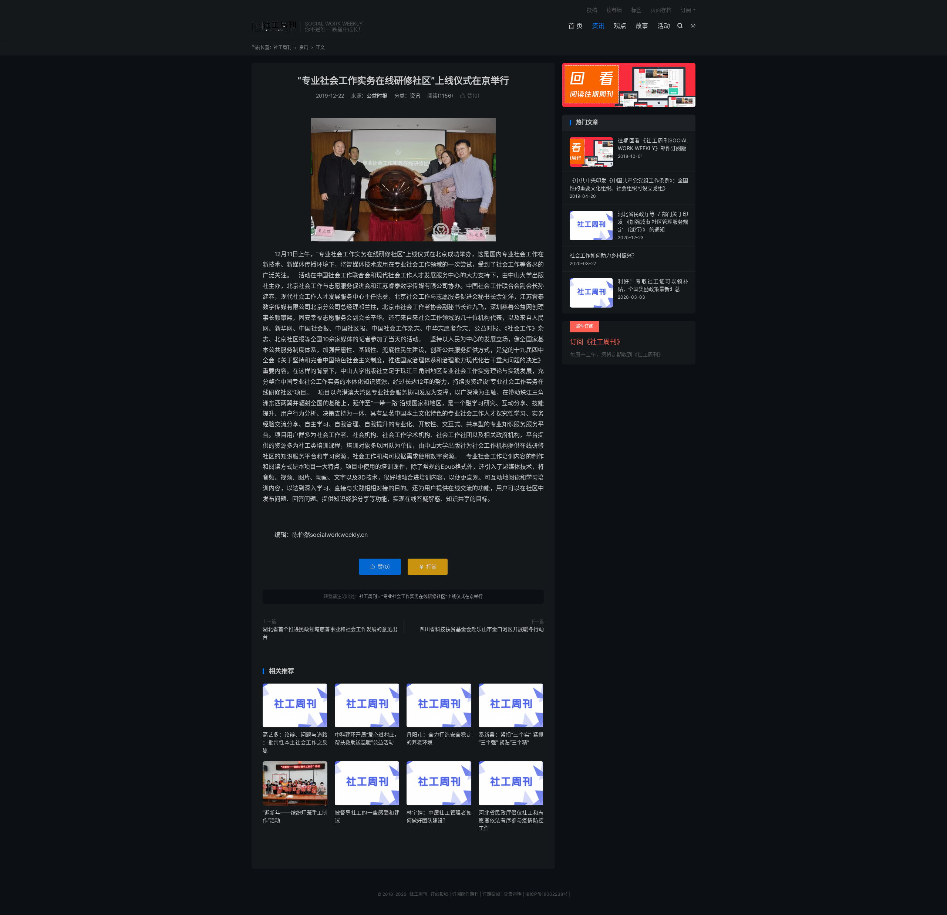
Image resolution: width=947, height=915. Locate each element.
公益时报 (377, 95)
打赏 (428, 566)
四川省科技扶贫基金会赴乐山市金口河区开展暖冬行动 (481, 629)
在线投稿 (439, 894)
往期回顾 (491, 894)
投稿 (592, 10)
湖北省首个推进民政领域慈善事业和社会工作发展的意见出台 (330, 633)
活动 (663, 26)
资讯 (598, 26)
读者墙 (614, 10)
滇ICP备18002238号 (546, 894)
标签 (636, 10)
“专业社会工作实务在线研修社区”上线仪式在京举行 (403, 80)
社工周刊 (274, 26)
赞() (469, 95)
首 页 (575, 26)
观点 (620, 26)
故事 (642, 26)
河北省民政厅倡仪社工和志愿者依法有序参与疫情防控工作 (511, 820)
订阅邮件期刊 (465, 894)
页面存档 (661, 10)
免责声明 (513, 894)
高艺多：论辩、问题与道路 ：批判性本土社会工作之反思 (295, 742)
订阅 (686, 10)
